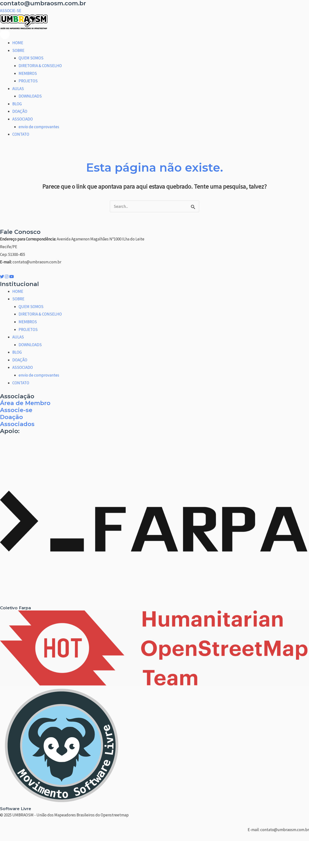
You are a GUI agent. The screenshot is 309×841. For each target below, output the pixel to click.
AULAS (18, 88)
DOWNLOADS (30, 96)
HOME (17, 42)
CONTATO (20, 134)
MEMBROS (28, 73)
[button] (10, 10)
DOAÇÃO (19, 111)
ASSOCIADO (22, 119)
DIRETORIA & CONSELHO (40, 65)
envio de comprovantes (39, 126)
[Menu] (5, 34)
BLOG (17, 103)
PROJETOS (28, 81)
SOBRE (18, 50)
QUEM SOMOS (31, 58)
